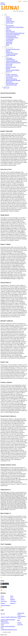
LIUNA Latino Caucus (20, 613)
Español (25, 1)
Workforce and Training (12, 76)
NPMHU (19, 623)
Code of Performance (11, 85)
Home (5, 14)
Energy (8, 28)
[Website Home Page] (12, 12)
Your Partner (9, 77)
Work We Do (9, 82)
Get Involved (9, 64)
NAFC (18, 620)
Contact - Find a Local (11, 74)
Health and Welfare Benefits (13, 80)
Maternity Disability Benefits (13, 62)
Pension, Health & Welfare (12, 70)
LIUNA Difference (10, 59)
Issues (5, 24)
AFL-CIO (3, 614)
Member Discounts (11, 67)
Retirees (8, 51)
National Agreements (11, 79)
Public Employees (10, 31)
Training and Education (12, 53)
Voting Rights (9, 40)
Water (7, 45)
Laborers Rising (5, 623)
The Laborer (9, 58)
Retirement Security (11, 36)
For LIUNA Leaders (8, 48)
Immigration (9, 42)
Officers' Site (9, 52)
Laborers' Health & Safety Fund (9, 617)
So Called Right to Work (12, 37)
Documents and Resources (13, 49)
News (5, 46)
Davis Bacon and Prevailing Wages (15, 27)
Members (6, 56)
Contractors (7, 73)
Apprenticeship (10, 25)
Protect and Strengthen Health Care (15, 33)
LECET (2, 624)
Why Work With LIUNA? (12, 83)
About (5, 15)
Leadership (9, 20)
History (8, 17)
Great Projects (9, 23)
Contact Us (6, 86)
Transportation (10, 39)
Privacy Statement (5, 605)
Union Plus (20, 624)
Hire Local (8, 30)
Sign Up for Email (3, 3)
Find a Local (9, 65)
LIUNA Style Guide (10, 55)
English (20, 1)
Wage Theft (9, 43)
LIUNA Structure (10, 21)
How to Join (9, 18)
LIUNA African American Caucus (9, 629)
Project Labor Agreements (12, 34)
